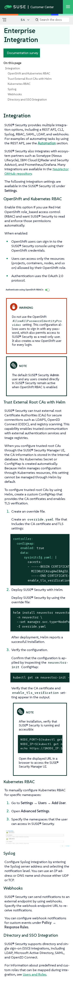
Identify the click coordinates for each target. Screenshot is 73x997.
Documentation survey (22, 53)
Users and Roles (34, 974)
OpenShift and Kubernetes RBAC (29, 73)
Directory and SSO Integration (27, 99)
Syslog (12, 89)
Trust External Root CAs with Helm (30, 79)
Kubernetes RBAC (19, 84)
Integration (12, 68)
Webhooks (15, 94)
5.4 (23, 20)
